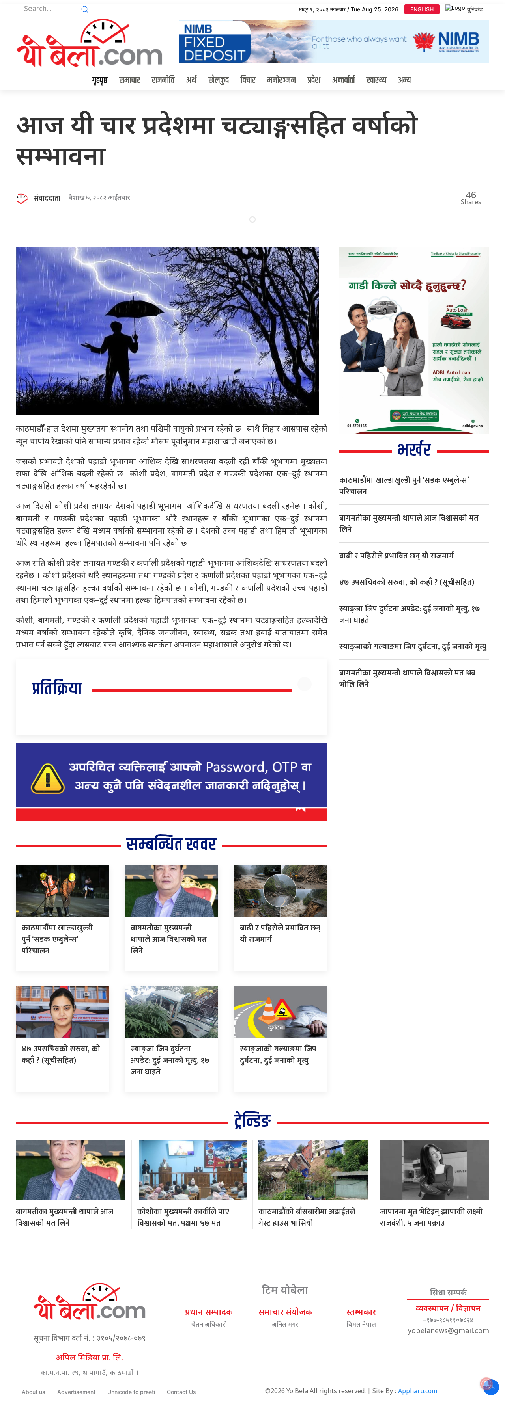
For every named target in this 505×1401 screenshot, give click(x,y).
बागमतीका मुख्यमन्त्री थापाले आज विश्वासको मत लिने (169, 939)
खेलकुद (218, 80)
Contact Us (181, 1391)
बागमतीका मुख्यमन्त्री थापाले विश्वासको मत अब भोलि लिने (407, 678)
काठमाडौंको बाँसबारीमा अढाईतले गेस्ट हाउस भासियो (306, 1217)
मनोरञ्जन (281, 80)
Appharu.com (417, 1392)
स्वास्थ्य (376, 80)
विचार (248, 80)
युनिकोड (475, 9)
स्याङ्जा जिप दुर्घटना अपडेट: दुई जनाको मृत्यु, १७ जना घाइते (170, 1060)
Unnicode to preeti (131, 1391)
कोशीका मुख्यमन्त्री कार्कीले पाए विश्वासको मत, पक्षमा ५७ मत (183, 1217)
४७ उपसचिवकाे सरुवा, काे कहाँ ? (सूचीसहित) (61, 1054)
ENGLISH (422, 9)
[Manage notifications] (486, 1383)
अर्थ (191, 80)
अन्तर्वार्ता (343, 80)
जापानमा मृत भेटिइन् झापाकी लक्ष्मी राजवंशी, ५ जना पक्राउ (431, 1217)
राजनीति (163, 80)
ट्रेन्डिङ (252, 1121)
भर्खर (414, 450)
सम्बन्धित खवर (171, 845)
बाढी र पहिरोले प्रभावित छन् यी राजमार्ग (280, 933)
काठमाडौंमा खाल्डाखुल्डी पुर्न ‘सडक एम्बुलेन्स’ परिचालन (57, 939)
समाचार (129, 80)
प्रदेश (314, 80)
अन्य (404, 80)
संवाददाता (47, 199)
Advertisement (76, 1391)
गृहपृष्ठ (99, 80)
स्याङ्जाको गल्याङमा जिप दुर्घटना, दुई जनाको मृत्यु (278, 1054)
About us (33, 1391)
